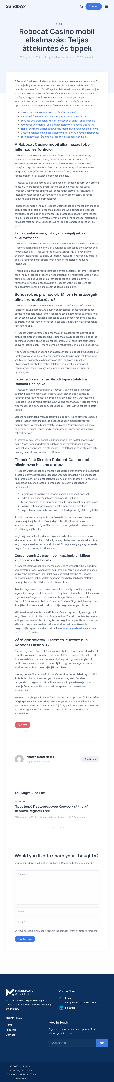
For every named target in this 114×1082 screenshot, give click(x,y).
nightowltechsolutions (60, 57)
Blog (59, 24)
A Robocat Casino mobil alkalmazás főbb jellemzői (49, 112)
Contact (94, 6)
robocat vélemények (71, 628)
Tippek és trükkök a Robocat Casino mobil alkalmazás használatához (59, 128)
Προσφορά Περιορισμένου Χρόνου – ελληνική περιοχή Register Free (51, 808)
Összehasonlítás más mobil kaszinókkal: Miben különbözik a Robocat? (60, 132)
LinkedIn (70, 1007)
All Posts (91, 759)
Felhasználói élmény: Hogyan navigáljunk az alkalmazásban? (54, 116)
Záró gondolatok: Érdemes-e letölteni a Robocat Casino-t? (54, 136)
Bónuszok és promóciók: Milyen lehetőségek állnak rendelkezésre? (58, 120)
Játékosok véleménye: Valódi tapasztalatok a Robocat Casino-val (58, 124)
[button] (51, 827)
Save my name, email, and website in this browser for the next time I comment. (57, 930)
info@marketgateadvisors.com (82, 1002)
